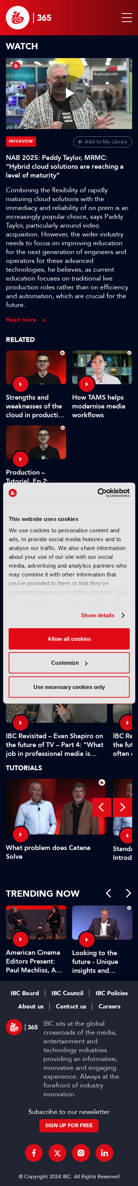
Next (122, 807)
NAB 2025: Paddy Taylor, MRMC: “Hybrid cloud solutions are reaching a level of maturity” (65, 166)
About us (30, 1007)
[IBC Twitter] (57, 1153)
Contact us (71, 1007)
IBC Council (67, 993)
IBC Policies (112, 993)
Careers (109, 1007)
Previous (102, 807)
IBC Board (25, 993)
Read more (21, 320)
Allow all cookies (69, 638)
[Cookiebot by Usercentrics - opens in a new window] (98, 493)
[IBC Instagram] (81, 1153)
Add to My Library (106, 141)
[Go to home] (28, 17)
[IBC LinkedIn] (104, 1153)
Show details (97, 615)
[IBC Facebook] (34, 1153)
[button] (125, 17)
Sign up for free (69, 1125)
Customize (65, 663)
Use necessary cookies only (69, 686)
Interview (21, 141)
